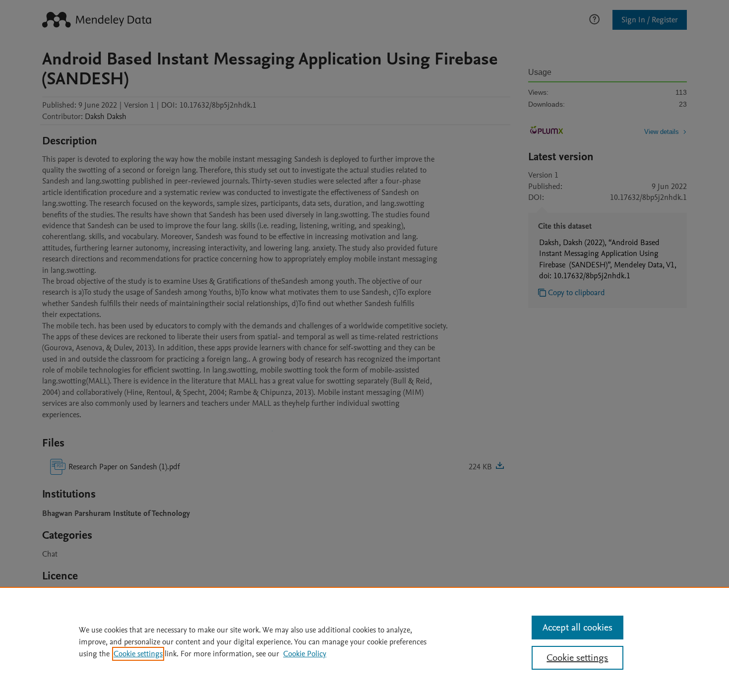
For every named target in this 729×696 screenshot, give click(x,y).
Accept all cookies (577, 627)
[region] (364, 641)
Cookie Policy (304, 653)
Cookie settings (138, 653)
